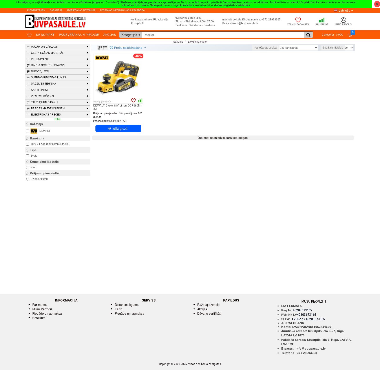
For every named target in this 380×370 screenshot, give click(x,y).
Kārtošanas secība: (265, 47)
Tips (33, 150)
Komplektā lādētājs (44, 161)
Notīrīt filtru (83, 119)
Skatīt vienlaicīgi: (333, 47)
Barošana (37, 138)
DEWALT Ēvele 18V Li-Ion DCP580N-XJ (117, 107)
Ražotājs (36, 124)
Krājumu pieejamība (45, 173)
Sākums (178, 41)
